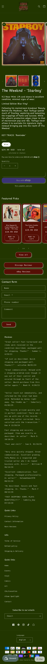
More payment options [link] (23, 186)
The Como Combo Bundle (31, 226)
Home (6, 565)
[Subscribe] (39, 616)
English (22, 640)
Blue (6, 144)
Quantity (5, 161)
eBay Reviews (23, 272)
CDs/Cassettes (11, 591)
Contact (8, 602)
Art (6, 586)
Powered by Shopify (30, 660)
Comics (7, 581)
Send (8, 324)
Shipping (5, 153)
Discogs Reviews (23, 265)
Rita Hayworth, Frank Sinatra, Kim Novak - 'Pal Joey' (11, 227)
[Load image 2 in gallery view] (23, 80)
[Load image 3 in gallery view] (35, 80)
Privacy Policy (11, 516)
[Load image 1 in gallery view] (11, 80)
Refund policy (11, 546)
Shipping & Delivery (14, 551)
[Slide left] (2, 81)
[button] (2, 6)
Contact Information (14, 521)
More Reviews (10, 526)
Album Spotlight (12, 596)
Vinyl (7, 576)
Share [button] (6, 191)
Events (7, 571)
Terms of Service (12, 541)
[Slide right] (44, 81)
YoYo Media (20, 660)
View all (23, 255)
